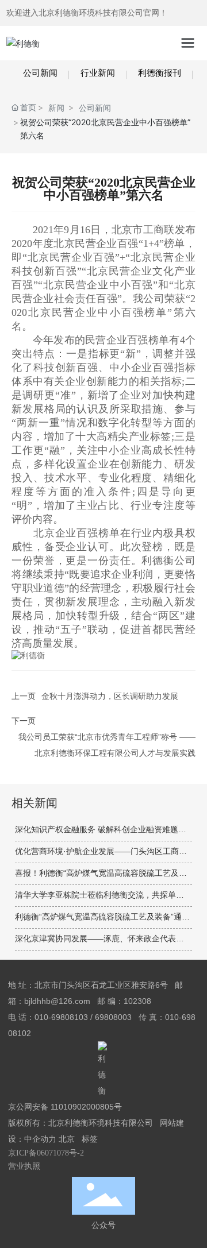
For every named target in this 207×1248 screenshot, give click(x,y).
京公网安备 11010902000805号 (65, 1106)
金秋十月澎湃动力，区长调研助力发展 (109, 696)
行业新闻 (97, 73)
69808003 (113, 1017)
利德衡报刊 (159, 73)
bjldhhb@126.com (57, 1001)
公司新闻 (40, 73)
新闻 (56, 108)
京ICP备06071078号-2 (46, 1153)
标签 (90, 1138)
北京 (67, 1138)
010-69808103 (61, 1017)
